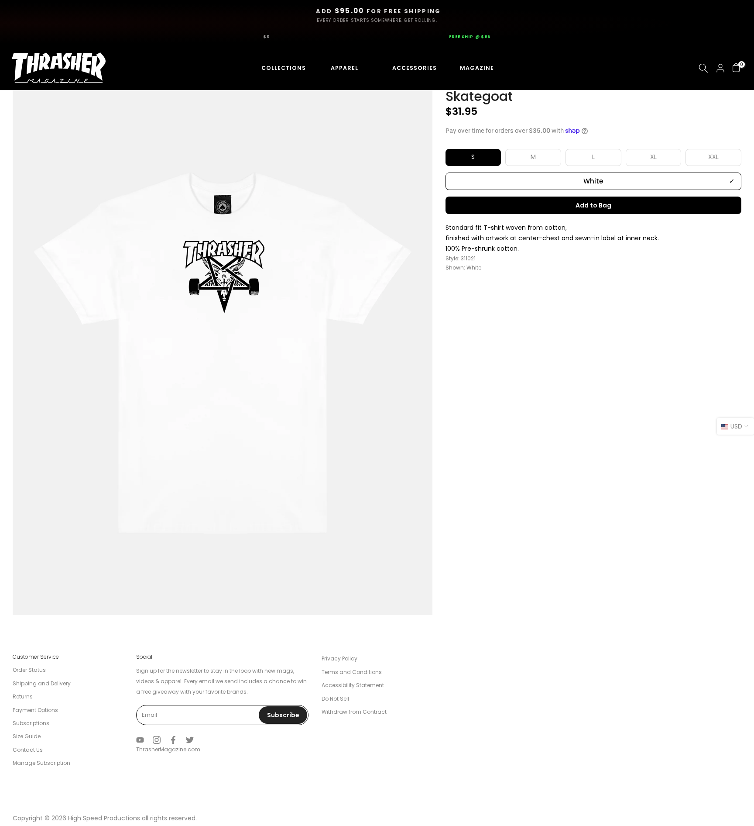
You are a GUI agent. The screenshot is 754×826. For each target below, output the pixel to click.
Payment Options (35, 710)
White (593, 181)
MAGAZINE (475, 68)
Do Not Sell (335, 698)
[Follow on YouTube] (140, 740)
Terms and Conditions (352, 672)
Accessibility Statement (353, 685)
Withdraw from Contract (354, 711)
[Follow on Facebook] (173, 740)
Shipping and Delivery (42, 683)
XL (653, 157)
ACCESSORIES (406, 68)
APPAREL (341, 68)
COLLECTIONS (276, 68)
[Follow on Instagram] (157, 740)
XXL (713, 157)
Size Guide (27, 736)
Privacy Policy (339, 658)
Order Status (29, 670)
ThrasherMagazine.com (168, 749)
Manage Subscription (41, 763)
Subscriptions (31, 723)
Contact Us (28, 749)
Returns (23, 696)
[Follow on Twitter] (190, 740)
